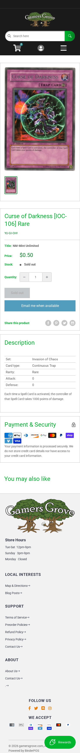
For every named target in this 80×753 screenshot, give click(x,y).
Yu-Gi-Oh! (11, 233)
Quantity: (10, 277)
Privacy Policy (14, 639)
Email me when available (40, 306)
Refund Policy (14, 632)
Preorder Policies (16, 624)
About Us (11, 671)
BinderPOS (32, 750)
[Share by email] (73, 323)
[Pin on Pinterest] (56, 323)
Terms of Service (16, 617)
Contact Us (12, 646)
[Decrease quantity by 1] (24, 277)
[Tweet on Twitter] (64, 323)
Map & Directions (16, 585)
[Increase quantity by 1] (46, 277)
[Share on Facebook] (48, 323)
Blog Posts (12, 593)
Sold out (17, 293)
